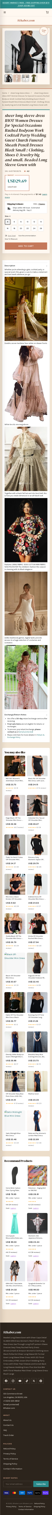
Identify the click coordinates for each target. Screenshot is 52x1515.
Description (10, 265)
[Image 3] (25, 78)
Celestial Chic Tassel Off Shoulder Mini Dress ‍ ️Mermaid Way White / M (36, 819)
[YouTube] (20, 1381)
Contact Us (8, 1425)
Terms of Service (10, 1459)
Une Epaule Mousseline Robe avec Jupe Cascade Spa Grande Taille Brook (14, 1237)
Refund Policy (9, 1449)
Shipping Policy (10, 1464)
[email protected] (26, 732)
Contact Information (12, 1469)
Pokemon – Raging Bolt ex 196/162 (37, 1189)
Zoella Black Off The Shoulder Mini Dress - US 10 (14, 937)
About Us (7, 1420)
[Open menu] (5, 12)
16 (7, 228)
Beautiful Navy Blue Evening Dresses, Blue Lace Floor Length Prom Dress (37, 1056)
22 (27, 228)
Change (41, 204)
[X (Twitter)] (34, 1381)
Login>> (13, 1208)
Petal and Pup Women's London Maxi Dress (37, 1134)
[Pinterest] (41, 1381)
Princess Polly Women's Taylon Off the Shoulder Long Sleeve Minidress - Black (35, 858)
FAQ (5, 1430)
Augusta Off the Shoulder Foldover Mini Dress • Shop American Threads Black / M (37, 977)
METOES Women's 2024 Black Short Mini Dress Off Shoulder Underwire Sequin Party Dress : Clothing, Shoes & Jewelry (15, 780)
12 (34, 222)
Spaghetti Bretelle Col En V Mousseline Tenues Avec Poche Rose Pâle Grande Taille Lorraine (37, 1285)
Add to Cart (26, 246)
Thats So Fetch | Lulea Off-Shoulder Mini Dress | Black (14, 858)
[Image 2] (17, 78)
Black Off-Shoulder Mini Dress (13, 977)
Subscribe (41, 1484)
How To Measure (11, 239)
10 (27, 222)
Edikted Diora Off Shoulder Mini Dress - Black (36, 898)
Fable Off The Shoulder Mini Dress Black (14, 1016)
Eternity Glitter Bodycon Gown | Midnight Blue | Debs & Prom (15, 1056)
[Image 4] (34, 78)
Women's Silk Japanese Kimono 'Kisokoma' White (35, 1237)
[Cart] (47, 12)
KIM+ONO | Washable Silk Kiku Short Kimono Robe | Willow (14, 1285)
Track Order (8, 1435)
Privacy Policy (9, 1454)
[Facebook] (6, 1381)
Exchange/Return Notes (15, 715)
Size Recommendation (27, 236)
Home (4, 93)
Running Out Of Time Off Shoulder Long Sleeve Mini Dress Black (36, 1016)
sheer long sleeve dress (20, 93)
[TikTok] (27, 1381)
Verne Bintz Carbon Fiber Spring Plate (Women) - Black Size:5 (13, 1189)
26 (41, 228)
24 (34, 228)
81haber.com (25, 20)
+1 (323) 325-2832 (11, 1401)
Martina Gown (33, 1094)
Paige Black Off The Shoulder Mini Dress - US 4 (14, 819)
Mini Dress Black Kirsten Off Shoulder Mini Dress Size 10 (13, 898)
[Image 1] (8, 78)
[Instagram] (13, 1381)
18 (14, 228)
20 (21, 228)
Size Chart (12, 236)
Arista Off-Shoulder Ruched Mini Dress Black (35, 937)
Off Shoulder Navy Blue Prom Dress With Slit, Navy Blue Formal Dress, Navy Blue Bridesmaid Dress (14, 1095)
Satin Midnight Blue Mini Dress (13, 1134)
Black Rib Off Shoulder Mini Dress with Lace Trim (36, 780)
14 (41, 222)
